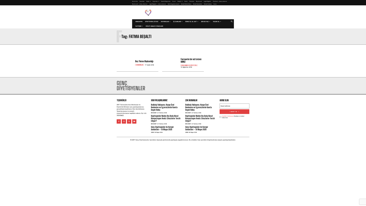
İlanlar (147, 1)
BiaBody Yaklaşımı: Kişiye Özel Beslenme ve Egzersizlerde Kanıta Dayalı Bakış (164, 107)
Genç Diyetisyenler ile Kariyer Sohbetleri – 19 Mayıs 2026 (162, 128)
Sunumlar (142, 1)
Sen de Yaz (135, 1)
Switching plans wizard (173, 4)
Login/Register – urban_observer (157, 4)
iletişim (138, 26)
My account (199, 1)
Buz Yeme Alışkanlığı (144, 61)
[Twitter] (129, 121)
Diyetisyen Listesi (151, 21)
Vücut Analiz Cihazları (154, 26)
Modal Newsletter (197, 4)
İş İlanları (177, 21)
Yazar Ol (216, 21)
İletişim (179, 1)
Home (185, 1)
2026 (152, 132)
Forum (174, 1)
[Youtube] (134, 121)
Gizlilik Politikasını (227, 116)
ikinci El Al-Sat (191, 21)
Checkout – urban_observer (220, 1)
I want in (233, 111)
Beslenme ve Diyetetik (188, 65)
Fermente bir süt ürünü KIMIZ (191, 60)
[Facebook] (119, 121)
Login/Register (207, 1)
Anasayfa (138, 21)
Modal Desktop (208, 4)
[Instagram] (124, 121)
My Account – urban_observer (139, 4)
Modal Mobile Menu (186, 4)
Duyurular (155, 1)
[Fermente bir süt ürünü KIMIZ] (170, 63)
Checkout (191, 1)
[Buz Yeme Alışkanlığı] (125, 63)
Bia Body (154, 112)
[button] (231, 22)
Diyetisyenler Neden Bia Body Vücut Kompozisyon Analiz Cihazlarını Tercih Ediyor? (165, 118)
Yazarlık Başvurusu (165, 1)
